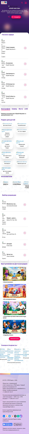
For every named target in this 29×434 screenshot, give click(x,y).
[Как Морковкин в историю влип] (10, 351)
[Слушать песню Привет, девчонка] (25, 219)
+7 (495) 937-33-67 (8, 392)
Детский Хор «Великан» (12, 234)
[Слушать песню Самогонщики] (25, 48)
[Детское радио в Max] (21, 416)
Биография (5, 109)
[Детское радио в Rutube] (15, 416)
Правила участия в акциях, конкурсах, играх (14, 428)
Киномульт (7, 163)
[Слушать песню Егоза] (25, 233)
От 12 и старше (22, 131)
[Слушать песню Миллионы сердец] (25, 204)
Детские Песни (7, 125)
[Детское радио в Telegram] (9, 416)
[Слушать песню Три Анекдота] (25, 74)
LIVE (26, 109)
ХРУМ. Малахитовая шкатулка (3, 356)
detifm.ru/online (11, 12)
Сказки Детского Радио (7, 146)
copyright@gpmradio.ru (9, 407)
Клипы (14, 109)
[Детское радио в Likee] (12, 416)
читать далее (18, 12)
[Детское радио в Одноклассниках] (7, 416)
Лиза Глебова (10, 256)
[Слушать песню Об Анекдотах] (25, 85)
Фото (21, 109)
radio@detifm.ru (21, 388)
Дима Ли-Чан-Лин (12, 220)
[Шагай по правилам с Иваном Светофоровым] (18, 351)
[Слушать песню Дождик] (25, 244)
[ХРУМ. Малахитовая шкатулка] (3, 351)
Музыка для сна (22, 163)
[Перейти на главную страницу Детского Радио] (4, 2)
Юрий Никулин (10, 65)
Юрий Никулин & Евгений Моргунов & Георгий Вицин (11, 49)
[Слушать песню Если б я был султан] (25, 97)
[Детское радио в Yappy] (18, 416)
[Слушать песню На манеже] (25, 64)
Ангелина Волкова (12, 206)
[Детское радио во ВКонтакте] (4, 416)
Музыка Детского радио (7, 135)
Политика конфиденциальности (11, 430)
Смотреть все (14, 338)
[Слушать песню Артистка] (25, 255)
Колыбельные (22, 125)
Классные (9, 245)
